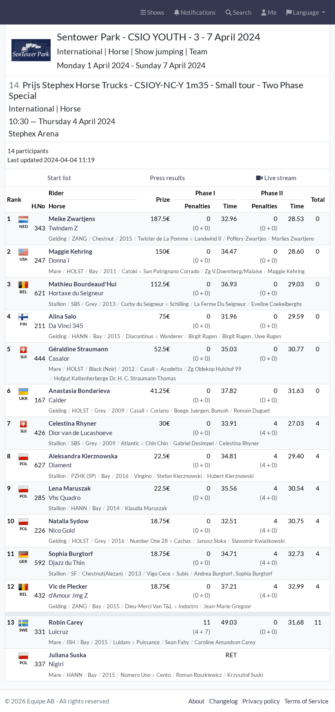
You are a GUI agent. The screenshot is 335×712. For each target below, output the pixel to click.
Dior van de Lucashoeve (80, 432)
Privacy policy (261, 701)
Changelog (223, 701)
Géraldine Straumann (78, 349)
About (196, 701)
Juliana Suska (67, 654)
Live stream (280, 177)
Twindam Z (63, 228)
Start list (59, 177)
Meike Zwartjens (72, 218)
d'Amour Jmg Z (68, 595)
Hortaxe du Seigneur (76, 293)
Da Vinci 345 (66, 325)
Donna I (59, 260)
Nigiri (56, 663)
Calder (58, 400)
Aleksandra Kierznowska (83, 456)
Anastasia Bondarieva (79, 390)
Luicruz (58, 631)
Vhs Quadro (64, 497)
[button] (305, 12)
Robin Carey (66, 622)
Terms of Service (306, 701)
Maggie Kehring (70, 251)
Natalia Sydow (69, 521)
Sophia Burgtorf (71, 553)
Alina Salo (62, 316)
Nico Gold (62, 530)
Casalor (59, 358)
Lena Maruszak (70, 488)
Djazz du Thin (67, 562)
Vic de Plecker (68, 586)
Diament (60, 465)
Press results (167, 177)
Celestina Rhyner (72, 423)
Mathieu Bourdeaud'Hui (82, 284)
